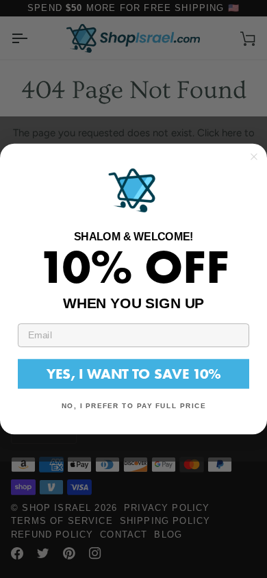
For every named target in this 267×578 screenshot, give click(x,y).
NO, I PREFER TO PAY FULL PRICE (134, 406)
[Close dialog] (254, 156)
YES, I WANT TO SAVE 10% (133, 373)
